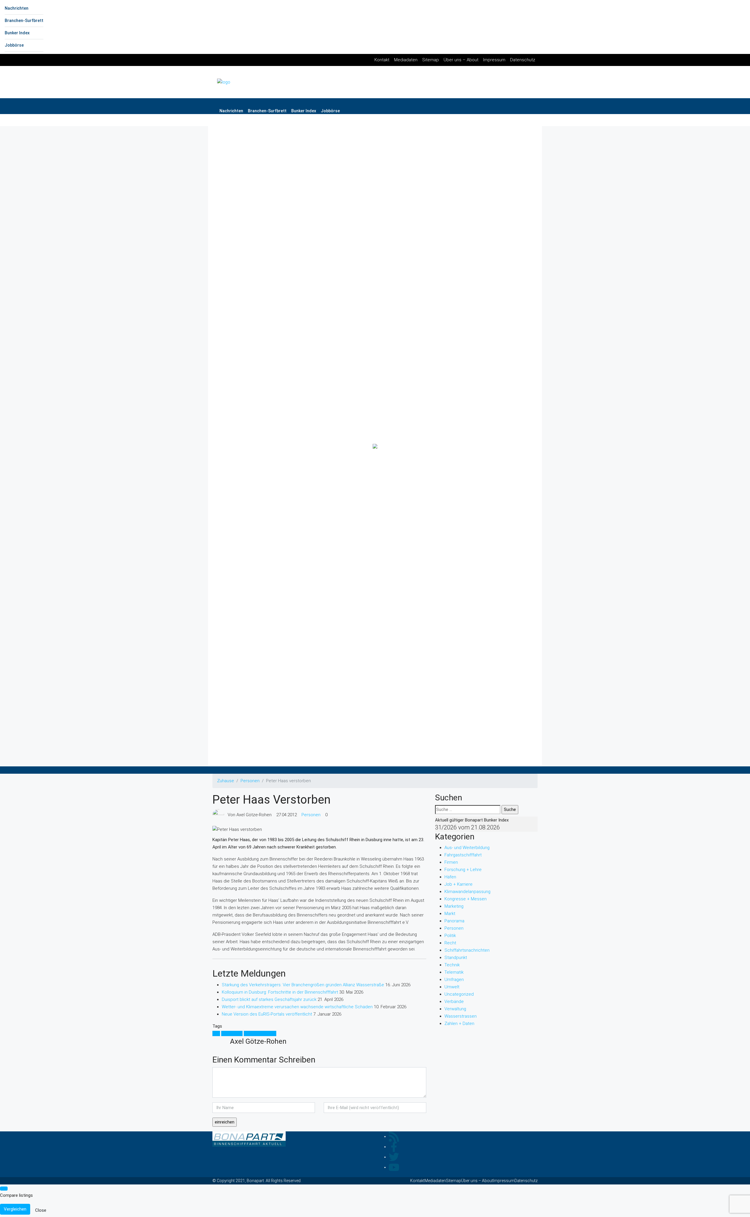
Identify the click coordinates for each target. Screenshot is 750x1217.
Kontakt (381, 59)
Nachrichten (16, 8)
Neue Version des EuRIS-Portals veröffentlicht (267, 1014)
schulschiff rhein (260, 1033)
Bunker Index (17, 32)
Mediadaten (405, 59)
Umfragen (454, 979)
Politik (450, 935)
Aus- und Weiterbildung (467, 847)
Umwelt (451, 986)
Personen (250, 780)
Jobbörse (14, 45)
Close (40, 1210)
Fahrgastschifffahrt (463, 855)
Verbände (454, 1001)
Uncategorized (459, 994)
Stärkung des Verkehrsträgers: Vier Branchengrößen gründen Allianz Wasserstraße (303, 984)
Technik (452, 965)
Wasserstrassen (460, 1016)
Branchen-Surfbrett (24, 20)
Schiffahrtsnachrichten (467, 950)
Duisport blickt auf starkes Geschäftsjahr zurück (269, 999)
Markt (449, 913)
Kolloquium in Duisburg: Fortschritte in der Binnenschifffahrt (280, 992)
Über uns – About (461, 59)
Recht (450, 943)
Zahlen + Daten (459, 1023)
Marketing (453, 906)
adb (216, 1033)
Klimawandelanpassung (467, 891)
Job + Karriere (458, 884)
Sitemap (430, 59)
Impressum (494, 59)
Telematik (453, 972)
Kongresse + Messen (465, 899)
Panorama (454, 921)
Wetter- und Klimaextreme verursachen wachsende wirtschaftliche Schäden (297, 1006)
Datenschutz (522, 59)
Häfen (450, 877)
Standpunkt (455, 957)
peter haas (232, 1033)
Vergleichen (15, 1209)
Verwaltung (455, 1008)
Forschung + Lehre (463, 869)
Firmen (451, 862)
